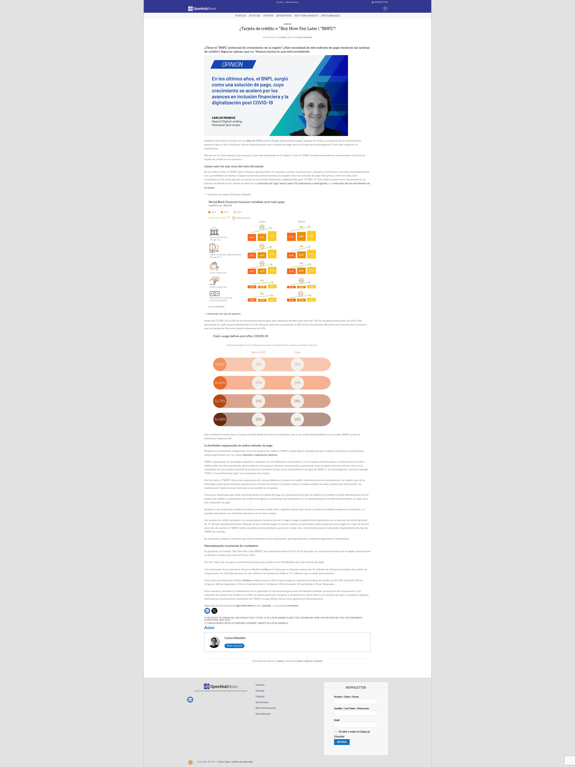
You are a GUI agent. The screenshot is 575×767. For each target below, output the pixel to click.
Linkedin (266, 605)
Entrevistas (284, 16)
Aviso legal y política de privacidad (235, 762)
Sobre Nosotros (292, 2)
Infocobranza (330, 16)
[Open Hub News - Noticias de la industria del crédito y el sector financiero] (202, 9)
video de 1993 (254, 140)
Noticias (254, 16)
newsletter (292, 605)
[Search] (385, 8)
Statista (247, 580)
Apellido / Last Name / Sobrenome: (351, 708)
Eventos (280, 2)
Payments (318, 661)
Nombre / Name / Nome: (346, 697)
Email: (337, 720)
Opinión (268, 16)
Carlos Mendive (304, 37)
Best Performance (306, 16)
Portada (240, 16)
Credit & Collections (304, 661)
